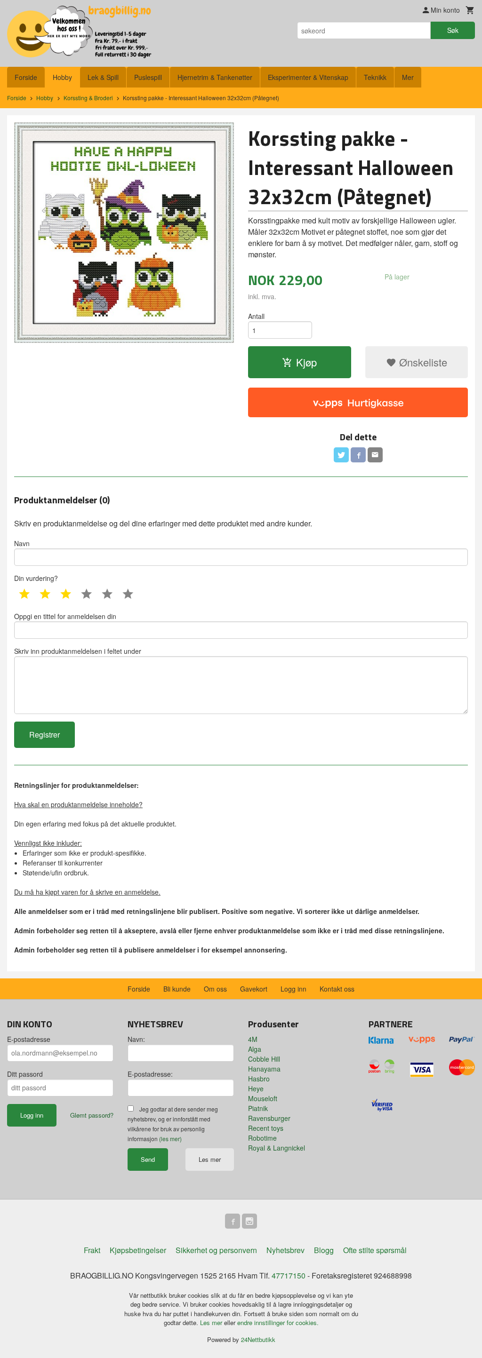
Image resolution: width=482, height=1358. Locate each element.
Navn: (136, 1039)
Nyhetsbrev (285, 1250)
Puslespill (148, 77)
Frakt (92, 1250)
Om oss (215, 988)
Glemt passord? (91, 1115)
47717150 (288, 1275)
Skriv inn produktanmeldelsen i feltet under (77, 651)
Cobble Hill (264, 1059)
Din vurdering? (36, 578)
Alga (254, 1049)
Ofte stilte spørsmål (375, 1250)
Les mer (210, 1159)
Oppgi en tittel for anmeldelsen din (65, 616)
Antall (256, 316)
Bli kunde (177, 988)
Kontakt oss (337, 988)
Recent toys (265, 1128)
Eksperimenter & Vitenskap (308, 77)
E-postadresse (28, 1039)
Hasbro (259, 1078)
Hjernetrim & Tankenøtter (214, 77)
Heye (256, 1088)
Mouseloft (262, 1098)
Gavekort (253, 988)
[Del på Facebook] (358, 454)
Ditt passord (25, 1074)
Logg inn (293, 988)
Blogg (324, 1250)
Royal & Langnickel (276, 1147)
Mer (408, 77)
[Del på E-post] (375, 454)
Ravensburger (269, 1118)
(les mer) (170, 1139)
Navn (22, 543)
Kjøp (306, 362)
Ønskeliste (421, 362)
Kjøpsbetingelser (138, 1250)
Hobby (62, 77)
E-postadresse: (150, 1074)
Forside (26, 77)
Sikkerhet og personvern (216, 1250)
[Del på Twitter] (341, 454)
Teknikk (375, 77)
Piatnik (258, 1108)
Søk (452, 30)
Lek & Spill (103, 77)
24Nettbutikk (258, 1339)
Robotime (262, 1138)
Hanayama (264, 1068)
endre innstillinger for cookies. (278, 1322)
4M (252, 1039)
